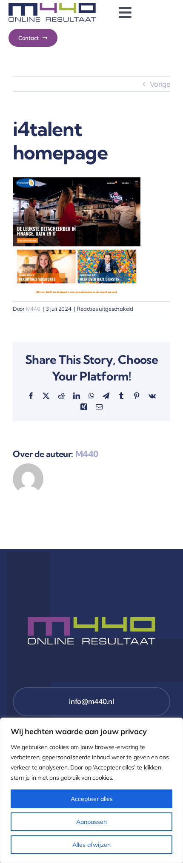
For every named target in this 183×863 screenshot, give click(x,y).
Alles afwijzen (91, 845)
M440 (33, 308)
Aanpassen (91, 822)
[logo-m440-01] (52, 6)
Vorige (160, 83)
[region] (91, 790)
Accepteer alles (92, 799)
